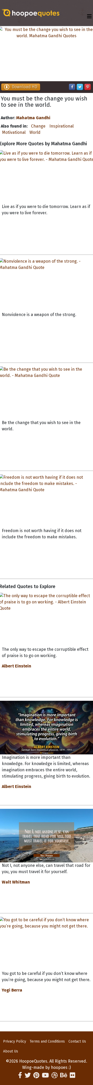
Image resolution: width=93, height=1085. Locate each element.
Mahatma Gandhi (33, 117)
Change (38, 126)
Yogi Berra (12, 990)
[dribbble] (54, 1075)
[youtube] (45, 1075)
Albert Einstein (16, 666)
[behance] (63, 1075)
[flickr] (72, 1075)
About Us (10, 1051)
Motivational (14, 132)
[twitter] (28, 1075)
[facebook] (20, 1075)
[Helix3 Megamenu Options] (89, 16)
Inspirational (61, 126)
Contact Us (77, 1041)
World (35, 132)
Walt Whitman (16, 882)
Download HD (24, 86)
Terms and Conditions (47, 1041)
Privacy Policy (14, 1041)
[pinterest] (36, 1075)
